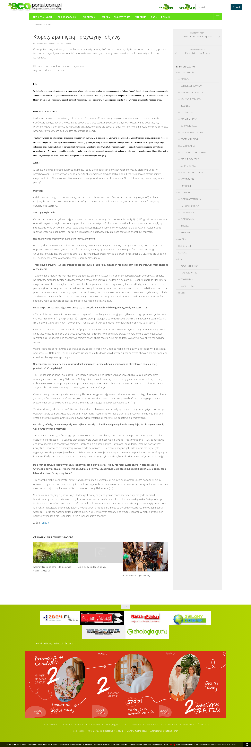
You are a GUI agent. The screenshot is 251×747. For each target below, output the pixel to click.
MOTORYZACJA (187, 179)
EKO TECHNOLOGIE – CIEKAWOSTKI (196, 152)
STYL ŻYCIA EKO (187, 112)
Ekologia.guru (112, 724)
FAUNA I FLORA (187, 286)
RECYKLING (185, 105)
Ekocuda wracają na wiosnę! (136, 575)
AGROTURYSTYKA (188, 166)
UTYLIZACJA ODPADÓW (191, 99)
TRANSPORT (186, 186)
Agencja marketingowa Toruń (164, 730)
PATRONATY (140, 17)
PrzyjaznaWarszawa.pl (73, 724)
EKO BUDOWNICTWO (190, 159)
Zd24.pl (125, 724)
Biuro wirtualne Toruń (137, 730)
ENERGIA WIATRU (188, 212)
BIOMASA (185, 226)
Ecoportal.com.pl (94, 724)
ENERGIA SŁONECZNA (190, 206)
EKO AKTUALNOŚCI (42, 17)
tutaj (100, 745)
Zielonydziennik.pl (51, 724)
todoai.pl (120, 730)
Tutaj (172, 744)
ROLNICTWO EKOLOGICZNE (193, 172)
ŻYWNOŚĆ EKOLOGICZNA (192, 132)
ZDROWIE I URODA (42, 24)
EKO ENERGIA (89, 17)
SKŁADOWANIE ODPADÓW (192, 92)
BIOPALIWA (185, 232)
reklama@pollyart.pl (53, 643)
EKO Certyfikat (122, 17)
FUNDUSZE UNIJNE (189, 272)
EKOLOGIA (185, 79)
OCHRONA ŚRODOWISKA (191, 85)
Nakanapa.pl (152, 724)
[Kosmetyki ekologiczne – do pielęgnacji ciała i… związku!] (55, 552)
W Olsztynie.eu (187, 724)
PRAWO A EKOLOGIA (189, 266)
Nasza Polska (138, 724)
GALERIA (106, 17)
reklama (165, 17)
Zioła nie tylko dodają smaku (92, 566)
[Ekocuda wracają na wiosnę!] (145, 556)
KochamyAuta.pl (169, 724)
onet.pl (45, 522)
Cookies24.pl (79, 730)
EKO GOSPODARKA (67, 17)
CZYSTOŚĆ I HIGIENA (189, 139)
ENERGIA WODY (187, 219)
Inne (152, 17)
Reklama (69, 643)
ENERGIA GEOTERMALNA (191, 199)
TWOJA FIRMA (187, 279)
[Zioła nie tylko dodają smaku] (100, 552)
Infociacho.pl (203, 724)
